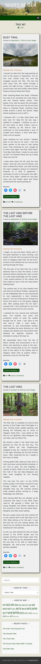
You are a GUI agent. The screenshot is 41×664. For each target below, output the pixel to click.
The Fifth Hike (8, 649)
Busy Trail (10, 37)
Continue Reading (10, 197)
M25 (37, 613)
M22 (30, 613)
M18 (10, 612)
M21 (26, 613)
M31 (11, 616)
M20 (21, 613)
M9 (33, 605)
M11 (10, 608)
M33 (17, 616)
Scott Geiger (20, 5)
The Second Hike (9, 634)
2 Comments (18, 202)
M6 (23, 605)
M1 (6, 202)
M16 (34, 608)
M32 (15, 616)
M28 (4, 616)
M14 (24, 608)
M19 (16, 613)
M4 (16, 605)
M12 (14, 609)
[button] (38, 18)
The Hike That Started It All (14, 629)
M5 (20, 605)
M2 (9, 202)
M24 (34, 613)
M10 (5, 608)
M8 (29, 605)
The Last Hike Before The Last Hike (17, 215)
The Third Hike (9, 639)
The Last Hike (12, 386)
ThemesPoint (33, 660)
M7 (26, 605)
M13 (18, 608)
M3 (13, 604)
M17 (5, 613)
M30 (8, 616)
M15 (29, 608)
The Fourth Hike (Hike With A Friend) (17, 644)
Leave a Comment (17, 376)
